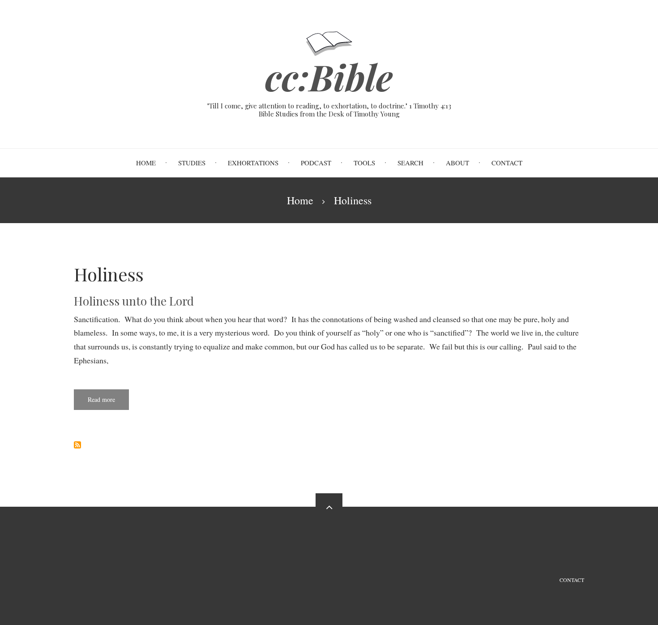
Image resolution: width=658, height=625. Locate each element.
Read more (108, 402)
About (457, 162)
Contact (506, 162)
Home (146, 162)
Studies (191, 162)
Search (410, 162)
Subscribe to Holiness (77, 444)
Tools (364, 162)
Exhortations (253, 162)
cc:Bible (329, 76)
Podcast (316, 162)
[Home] (329, 42)
